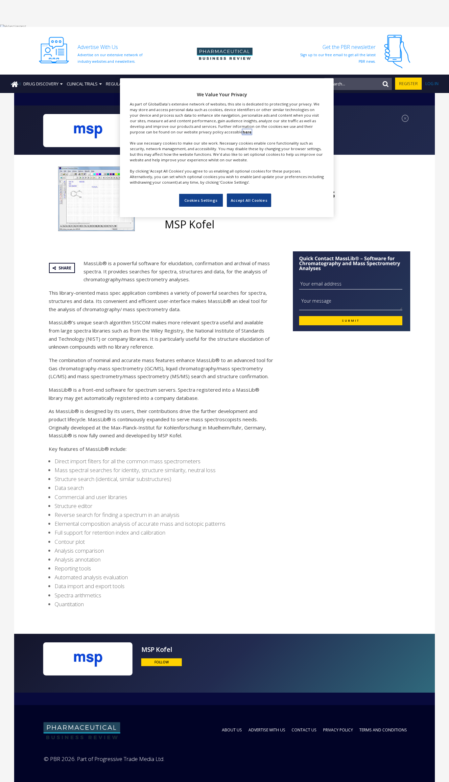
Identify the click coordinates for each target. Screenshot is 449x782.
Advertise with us (266, 730)
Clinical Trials (82, 84)
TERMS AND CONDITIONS (383, 730)
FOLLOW (161, 662)
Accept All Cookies (249, 200)
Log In (431, 83)
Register (408, 83)
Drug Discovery (41, 84)
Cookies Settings (201, 200)
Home (15, 84)
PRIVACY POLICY (338, 730)
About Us (232, 730)
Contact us (304, 730)
